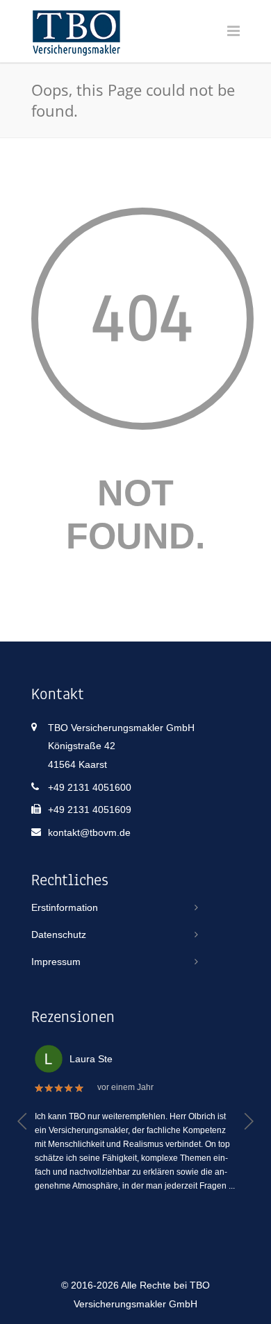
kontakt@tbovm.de (89, 832)
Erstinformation (64, 907)
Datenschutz (58, 934)
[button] (22, 1121)
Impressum (56, 961)
